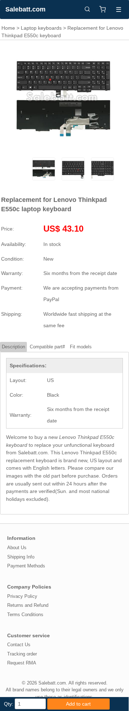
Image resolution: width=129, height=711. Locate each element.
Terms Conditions (25, 614)
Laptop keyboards (41, 28)
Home (8, 28)
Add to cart (78, 704)
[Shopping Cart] (102, 9)
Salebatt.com (25, 9)
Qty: (8, 704)
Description (13, 346)
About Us (17, 547)
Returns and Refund (27, 605)
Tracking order (22, 654)
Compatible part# (47, 346)
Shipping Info (20, 557)
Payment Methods (26, 566)
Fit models (81, 346)
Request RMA (21, 663)
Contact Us (18, 644)
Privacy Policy (22, 596)
